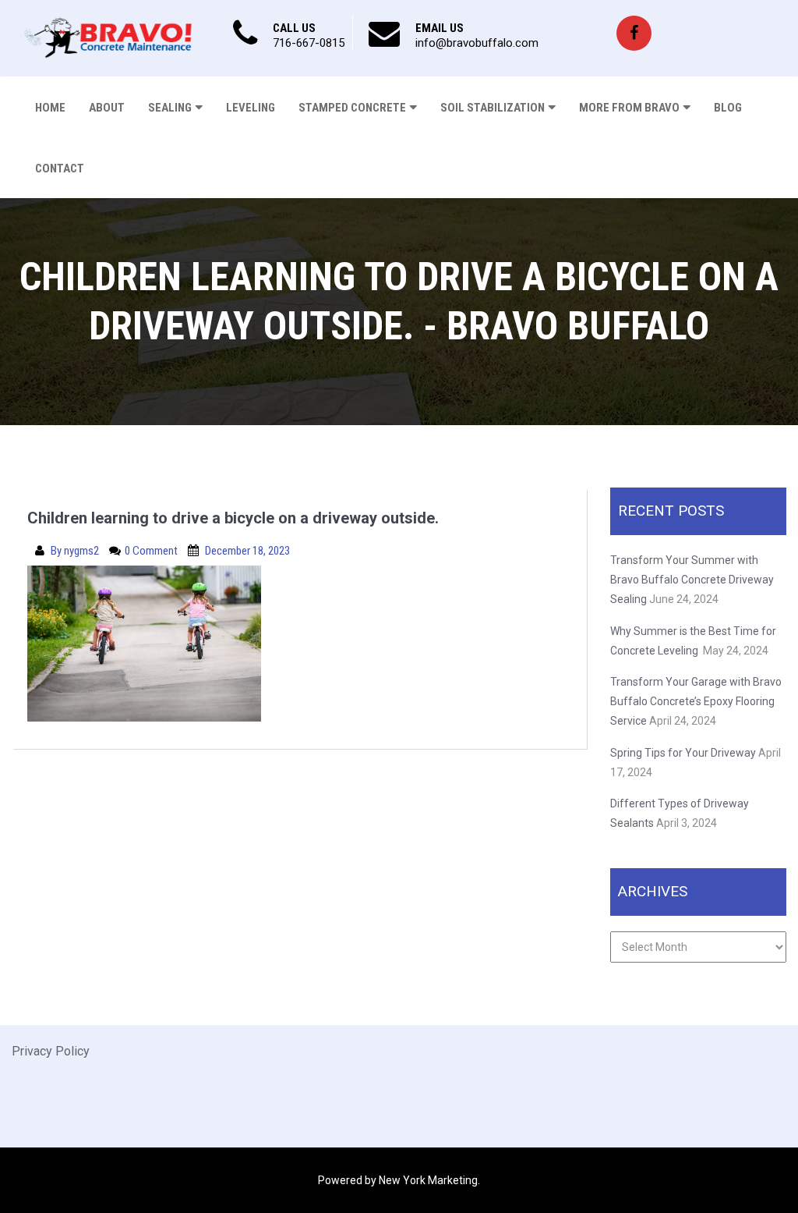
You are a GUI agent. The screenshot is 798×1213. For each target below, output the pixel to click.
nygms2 (82, 551)
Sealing (170, 108)
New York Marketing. (429, 1180)
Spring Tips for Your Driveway (683, 753)
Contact (59, 168)
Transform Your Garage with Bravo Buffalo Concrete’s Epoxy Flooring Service (696, 701)
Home (50, 108)
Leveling (250, 108)
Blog (728, 108)
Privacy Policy (51, 1051)
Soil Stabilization (492, 108)
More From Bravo (629, 108)
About (107, 108)
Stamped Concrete (352, 108)
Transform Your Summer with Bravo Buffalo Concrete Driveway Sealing (692, 579)
